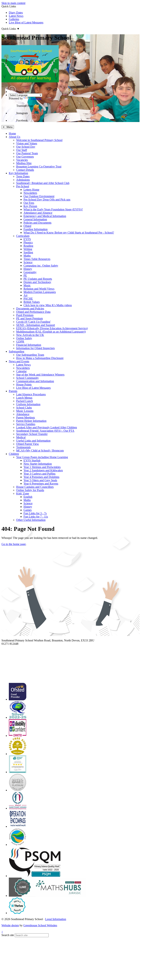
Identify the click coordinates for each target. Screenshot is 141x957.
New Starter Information (38, 463)
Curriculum (22, 235)
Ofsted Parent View (27, 443)
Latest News (16, 15)
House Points (24, 384)
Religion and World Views (39, 288)
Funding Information (36, 229)
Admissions (23, 179)
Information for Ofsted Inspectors (35, 348)
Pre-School (22, 186)
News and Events (19, 361)
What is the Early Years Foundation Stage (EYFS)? (53, 209)
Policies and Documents (37, 222)
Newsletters (30, 192)
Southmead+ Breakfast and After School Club (42, 183)
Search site (7, 935)
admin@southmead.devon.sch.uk (20, 647)
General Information (35, 219)
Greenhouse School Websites (40, 925)
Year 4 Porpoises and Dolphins (41, 476)
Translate (36, 98)
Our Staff (21, 150)
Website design (10, 925)
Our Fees (29, 202)
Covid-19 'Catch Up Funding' (33, 321)
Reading (28, 245)
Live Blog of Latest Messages (26, 22)
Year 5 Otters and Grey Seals (40, 480)
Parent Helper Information (31, 420)
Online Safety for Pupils (30, 490)
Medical (21, 437)
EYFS (27, 239)
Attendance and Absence (38, 212)
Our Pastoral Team (27, 153)
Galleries (14, 19)
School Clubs (24, 407)
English (28, 496)
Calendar (21, 371)
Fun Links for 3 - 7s (35, 513)
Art (25, 295)
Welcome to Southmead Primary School (39, 140)
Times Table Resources (37, 259)
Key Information (18, 173)
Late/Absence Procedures (31, 394)
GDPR (20, 341)
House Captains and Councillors (35, 486)
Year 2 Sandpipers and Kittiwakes (43, 470)
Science (28, 262)
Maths (27, 255)
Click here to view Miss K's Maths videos (48, 305)
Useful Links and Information (33, 440)
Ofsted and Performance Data (33, 311)
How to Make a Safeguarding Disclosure (40, 358)
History (28, 268)
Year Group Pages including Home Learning (42, 457)
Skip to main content (13, 3)
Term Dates (23, 176)
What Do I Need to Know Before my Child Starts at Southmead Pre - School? (69, 232)
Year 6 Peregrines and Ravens (41, 483)
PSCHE (28, 298)
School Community (27, 377)
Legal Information (55, 919)
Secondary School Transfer (32, 434)
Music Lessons (24, 410)
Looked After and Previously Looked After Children (46, 427)
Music (27, 285)
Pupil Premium (24, 315)
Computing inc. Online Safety (41, 265)
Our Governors (25, 156)
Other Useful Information (31, 519)
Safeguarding (16, 351)
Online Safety (24, 338)
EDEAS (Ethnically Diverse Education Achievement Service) (52, 328)
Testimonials (23, 447)
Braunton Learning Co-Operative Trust (38, 166)
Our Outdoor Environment (39, 196)
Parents (13, 391)
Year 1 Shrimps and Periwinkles (42, 467)
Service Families (25, 424)
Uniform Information (28, 404)
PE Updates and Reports (38, 278)
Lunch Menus (24, 397)
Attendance (22, 414)
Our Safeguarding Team (30, 354)
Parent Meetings (25, 417)
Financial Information (28, 344)
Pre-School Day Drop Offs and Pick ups (47, 199)
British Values (32, 301)
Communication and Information (35, 381)
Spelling (28, 252)
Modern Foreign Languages (40, 292)
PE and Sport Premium (29, 318)
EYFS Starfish (32, 460)
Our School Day (25, 146)
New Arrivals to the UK (30, 334)
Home (12, 133)
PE (25, 275)
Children (14, 453)
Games (28, 510)
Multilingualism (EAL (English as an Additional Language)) (51, 331)
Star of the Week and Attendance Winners (40, 374)
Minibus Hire (24, 163)
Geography (30, 272)
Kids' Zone (22, 493)
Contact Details (25, 169)
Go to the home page (13, 544)
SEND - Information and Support (35, 325)
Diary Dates (16, 12)
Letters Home (31, 189)
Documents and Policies (30, 308)
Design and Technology (37, 282)
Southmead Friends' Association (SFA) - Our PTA (45, 430)
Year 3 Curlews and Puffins (39, 473)
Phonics (28, 242)
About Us (14, 136)
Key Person (30, 206)
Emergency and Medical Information (45, 216)
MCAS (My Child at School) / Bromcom (40, 450)
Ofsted (27, 226)
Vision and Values (26, 143)
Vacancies (22, 159)
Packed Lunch (24, 401)
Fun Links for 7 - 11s (36, 516)
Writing (28, 249)
